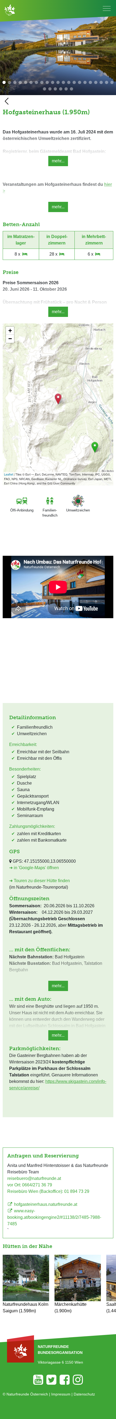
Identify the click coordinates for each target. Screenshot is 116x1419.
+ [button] (10, 330)
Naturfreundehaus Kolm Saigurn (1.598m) (25, 1307)
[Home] (9, 9)
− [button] (10, 338)
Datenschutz (84, 1394)
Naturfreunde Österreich (27, 1394)
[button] (4, 82)
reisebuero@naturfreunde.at (34, 1178)
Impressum (60, 1394)
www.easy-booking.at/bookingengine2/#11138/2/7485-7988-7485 (54, 1217)
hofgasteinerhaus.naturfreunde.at (45, 1204)
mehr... (58, 161)
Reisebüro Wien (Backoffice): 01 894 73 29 (48, 1191)
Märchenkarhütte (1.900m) (70, 1307)
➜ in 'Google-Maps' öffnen (34, 867)
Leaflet (8, 474)
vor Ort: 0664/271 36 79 (29, 1185)
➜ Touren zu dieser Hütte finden (39, 880)
